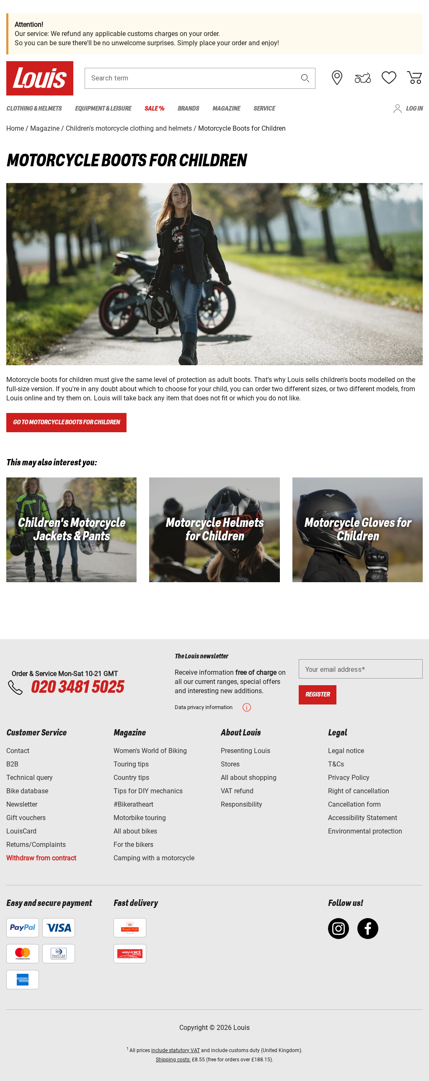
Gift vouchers (26, 818)
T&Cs (336, 764)
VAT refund (237, 791)
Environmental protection (365, 831)
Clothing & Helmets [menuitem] (34, 108)
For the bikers (133, 845)
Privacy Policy (349, 778)
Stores (230, 764)
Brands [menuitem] (188, 108)
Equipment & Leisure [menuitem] (103, 108)
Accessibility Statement (362, 818)
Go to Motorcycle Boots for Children (66, 422)
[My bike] (362, 78)
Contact (17, 751)
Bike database (27, 791)
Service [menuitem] (264, 108)
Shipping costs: (173, 1060)
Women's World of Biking (150, 751)
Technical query (29, 778)
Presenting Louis (245, 751)
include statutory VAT (175, 1050)
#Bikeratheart (133, 804)
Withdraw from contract (41, 858)
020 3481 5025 (76, 688)
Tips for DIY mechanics (148, 791)
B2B (12, 764)
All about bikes (135, 831)
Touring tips (131, 764)
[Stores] (337, 78)
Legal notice (346, 751)
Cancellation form (354, 804)
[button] (305, 78)
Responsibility (241, 804)
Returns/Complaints (36, 845)
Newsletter (21, 804)
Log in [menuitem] (414, 108)
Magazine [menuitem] (226, 108)
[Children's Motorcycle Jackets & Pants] (71, 529)
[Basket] (414, 78)
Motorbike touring (140, 818)
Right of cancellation (358, 791)
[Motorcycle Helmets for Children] (214, 529)
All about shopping (249, 778)
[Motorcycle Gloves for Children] (357, 529)
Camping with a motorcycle (154, 858)
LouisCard (21, 831)
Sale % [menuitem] (154, 108)
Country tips (131, 778)
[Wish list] (388, 78)
